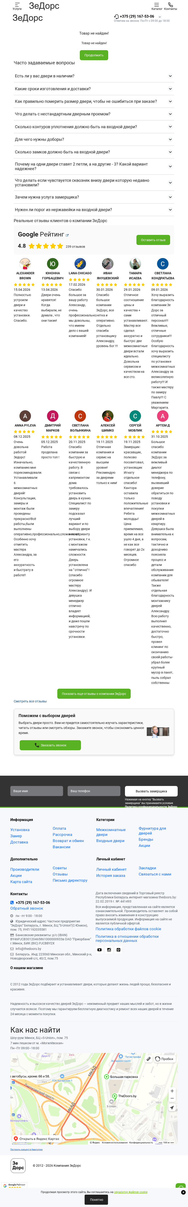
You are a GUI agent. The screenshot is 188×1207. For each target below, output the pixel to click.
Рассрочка (62, 834)
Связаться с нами (155, 874)
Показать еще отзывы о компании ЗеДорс (94, 694)
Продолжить (94, 55)
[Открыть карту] (67, 235)
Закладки (147, 868)
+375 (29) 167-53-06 (136, 16)
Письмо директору (70, 880)
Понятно (96, 1200)
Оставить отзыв (153, 240)
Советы (60, 868)
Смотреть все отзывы (30, 701)
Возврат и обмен (68, 840)
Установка (20, 829)
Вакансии (61, 847)
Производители (24, 869)
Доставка (19, 842)
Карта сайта (21, 881)
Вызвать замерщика (151, 791)
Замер (16, 836)
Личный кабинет (111, 869)
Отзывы (60, 874)
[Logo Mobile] (44, 6)
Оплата (59, 828)
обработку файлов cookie (130, 1192)
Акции (144, 845)
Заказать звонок (53, 745)
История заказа (110, 875)
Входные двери (110, 840)
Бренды (146, 839)
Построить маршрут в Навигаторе (26, 1149)
